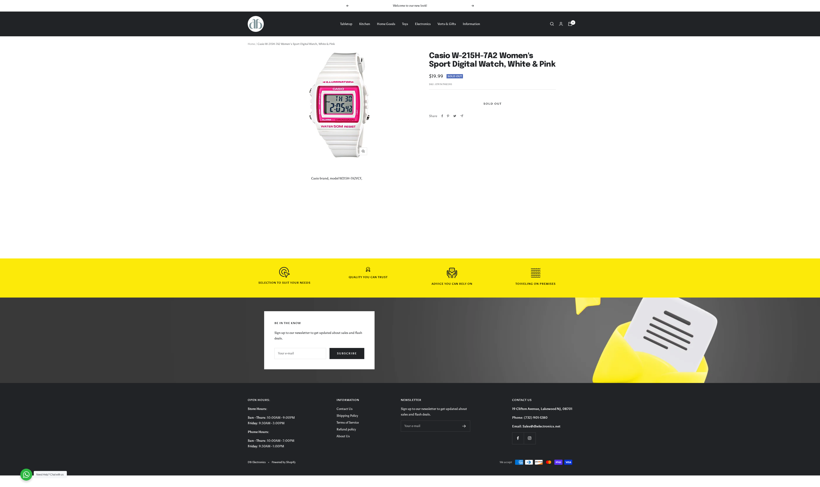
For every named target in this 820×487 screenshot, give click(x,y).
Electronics (423, 24)
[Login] (561, 24)
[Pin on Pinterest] (448, 115)
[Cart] (570, 24)
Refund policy (346, 429)
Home (251, 43)
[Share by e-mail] (461, 115)
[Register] (464, 426)
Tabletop (346, 24)
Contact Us (345, 409)
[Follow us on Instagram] (530, 438)
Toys (405, 24)
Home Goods (386, 24)
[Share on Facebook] (442, 115)
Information (471, 24)
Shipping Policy (347, 416)
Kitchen (364, 24)
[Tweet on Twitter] (455, 115)
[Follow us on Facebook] (518, 438)
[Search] (552, 24)
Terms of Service (348, 422)
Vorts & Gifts (447, 24)
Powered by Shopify (284, 462)
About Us (343, 436)
